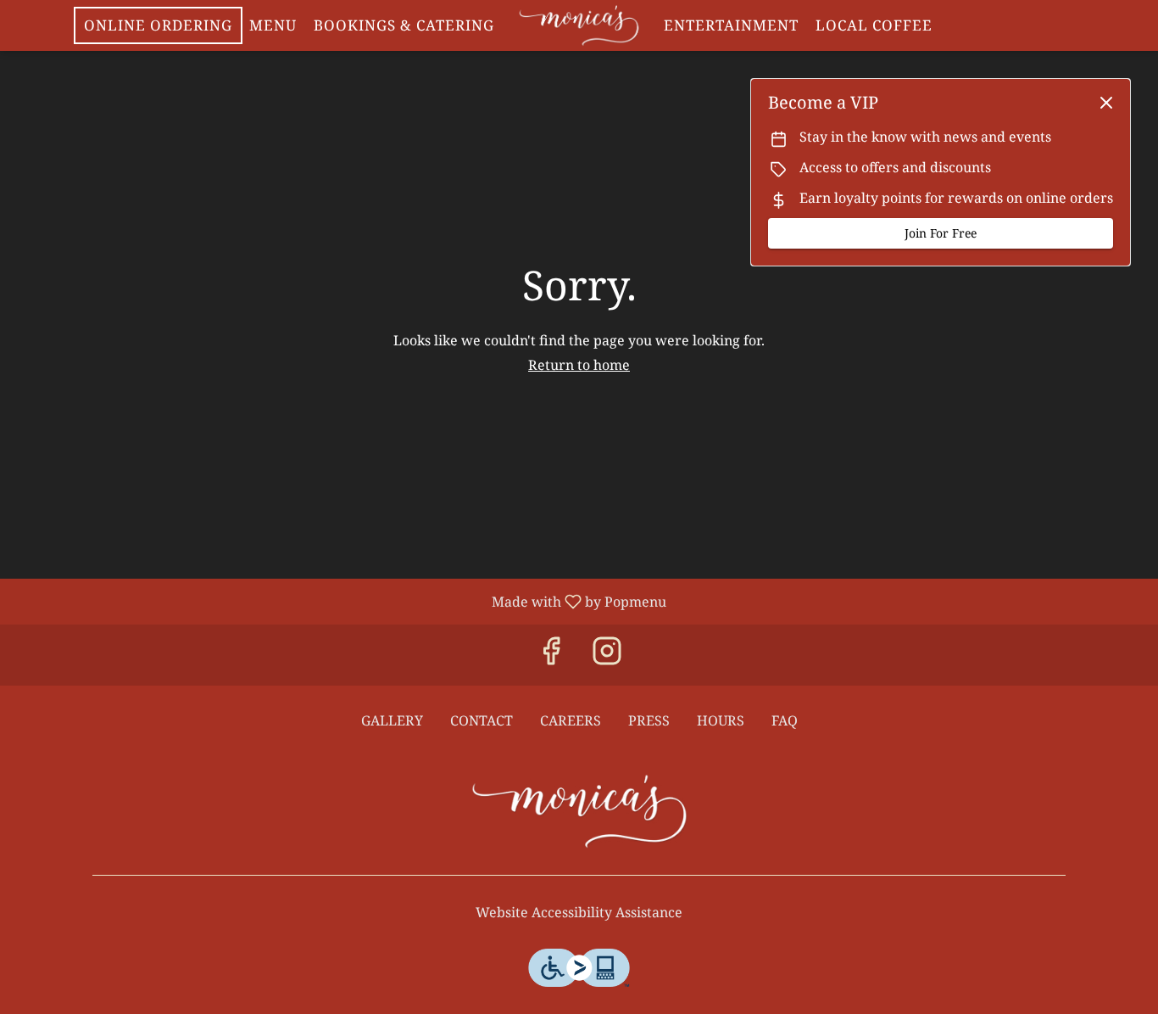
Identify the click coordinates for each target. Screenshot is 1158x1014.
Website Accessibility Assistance (579, 912)
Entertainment (731, 25)
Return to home (579, 365)
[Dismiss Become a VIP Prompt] (1106, 102)
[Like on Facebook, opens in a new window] (551, 654)
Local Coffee (874, 25)
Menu (273, 25)
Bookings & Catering (404, 25)
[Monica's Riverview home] (579, 25)
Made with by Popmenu (339, 601)
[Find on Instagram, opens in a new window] (607, 654)
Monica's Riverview (579, 811)
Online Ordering (158, 25)
